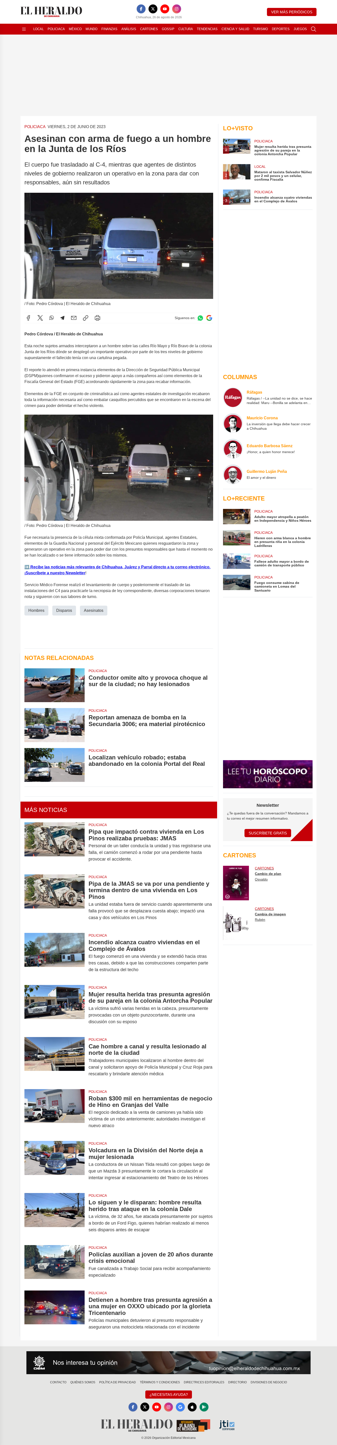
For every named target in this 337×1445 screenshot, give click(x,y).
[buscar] (314, 29)
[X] (153, 8)
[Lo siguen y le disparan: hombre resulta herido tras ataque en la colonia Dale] (54, 1216)
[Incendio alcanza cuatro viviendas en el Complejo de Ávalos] (54, 956)
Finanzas (109, 29)
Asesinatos (93, 610)
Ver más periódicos (291, 12)
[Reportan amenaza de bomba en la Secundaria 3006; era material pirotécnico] (54, 725)
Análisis (128, 29)
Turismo (260, 29)
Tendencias (207, 29)
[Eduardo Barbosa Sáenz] (233, 449)
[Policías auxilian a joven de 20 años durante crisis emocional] (54, 1265)
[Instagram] (176, 8)
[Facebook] (141, 8)
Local (38, 29)
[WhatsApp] (51, 318)
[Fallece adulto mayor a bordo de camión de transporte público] (236, 561)
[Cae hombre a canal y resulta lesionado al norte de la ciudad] (54, 1060)
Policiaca (56, 29)
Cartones (149, 29)
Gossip (168, 29)
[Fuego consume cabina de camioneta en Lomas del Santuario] (236, 583)
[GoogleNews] (180, 1407)
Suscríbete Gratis (268, 833)
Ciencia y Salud (235, 29)
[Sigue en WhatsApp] (200, 318)
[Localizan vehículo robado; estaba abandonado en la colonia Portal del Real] (54, 765)
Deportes (281, 29)
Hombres (36, 610)
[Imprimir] (97, 318)
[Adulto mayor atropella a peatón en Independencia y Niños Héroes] (236, 516)
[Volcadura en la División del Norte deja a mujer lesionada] (54, 1164)
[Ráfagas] (233, 397)
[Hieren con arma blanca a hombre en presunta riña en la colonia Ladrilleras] (236, 539)
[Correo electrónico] (74, 318)
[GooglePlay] (204, 1407)
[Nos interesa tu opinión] (168, 1362)
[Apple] (192, 1407)
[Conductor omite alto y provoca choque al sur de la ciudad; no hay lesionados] (54, 685)
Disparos (64, 610)
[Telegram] (62, 318)
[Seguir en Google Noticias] (209, 318)
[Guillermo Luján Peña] (233, 474)
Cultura (185, 29)
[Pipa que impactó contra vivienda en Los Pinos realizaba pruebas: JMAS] (54, 845)
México (75, 29)
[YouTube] (164, 8)
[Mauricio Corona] (233, 423)
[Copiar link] (86, 318)
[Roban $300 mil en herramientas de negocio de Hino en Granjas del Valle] (54, 1112)
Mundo (91, 29)
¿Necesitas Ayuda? (169, 1394)
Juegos (300, 29)
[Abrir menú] (23, 29)
